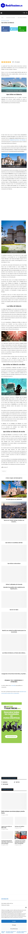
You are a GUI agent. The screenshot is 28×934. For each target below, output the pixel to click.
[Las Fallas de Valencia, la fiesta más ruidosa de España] (14, 642)
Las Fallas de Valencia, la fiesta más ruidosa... (14, 653)
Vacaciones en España (10, 17)
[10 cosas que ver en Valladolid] (14, 489)
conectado (13, 685)
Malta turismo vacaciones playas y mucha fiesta (13, 812)
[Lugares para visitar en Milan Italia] (7, 821)
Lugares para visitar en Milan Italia (6, 827)
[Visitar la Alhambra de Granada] (14, 574)
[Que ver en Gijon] (14, 599)
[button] (26, 907)
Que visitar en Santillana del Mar (14, 542)
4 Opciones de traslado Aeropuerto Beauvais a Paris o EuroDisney (20, 842)
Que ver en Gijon (14, 609)
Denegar (14, 925)
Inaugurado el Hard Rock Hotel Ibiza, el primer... (14, 673)
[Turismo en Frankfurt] (21, 821)
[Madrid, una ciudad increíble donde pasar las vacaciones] (14, 620)
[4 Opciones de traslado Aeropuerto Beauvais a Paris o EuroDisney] (21, 835)
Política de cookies (3, 932)
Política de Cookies (5, 905)
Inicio (2, 17)
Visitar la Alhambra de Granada (14, 584)
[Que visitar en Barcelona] (14, 553)
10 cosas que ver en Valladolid (14, 499)
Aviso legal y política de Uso (7, 903)
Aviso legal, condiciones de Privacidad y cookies (11, 932)
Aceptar (14, 921)
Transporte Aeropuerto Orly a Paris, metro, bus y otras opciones (7, 842)
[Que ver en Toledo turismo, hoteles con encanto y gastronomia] (14, 510)
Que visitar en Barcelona (14, 563)
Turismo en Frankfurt (19, 826)
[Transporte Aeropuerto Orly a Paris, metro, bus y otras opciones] (7, 835)
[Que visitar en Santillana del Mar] (14, 532)
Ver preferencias (14, 928)
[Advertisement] (14, 47)
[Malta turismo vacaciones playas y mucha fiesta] (14, 801)
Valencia (4, 471)
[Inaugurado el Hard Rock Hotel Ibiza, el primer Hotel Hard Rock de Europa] (14, 663)
